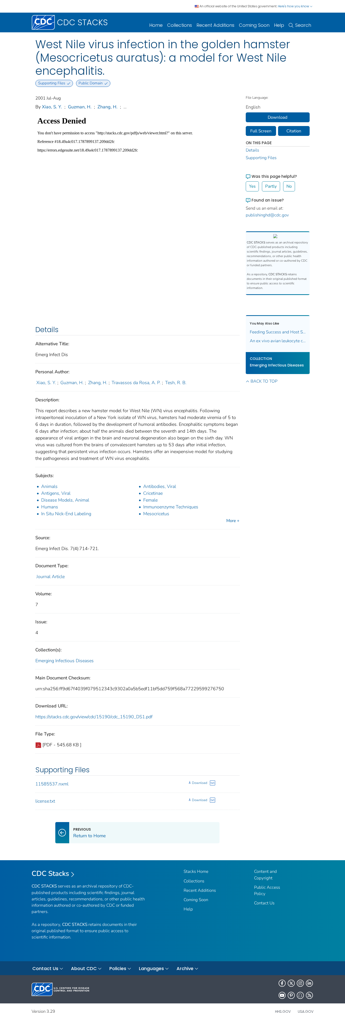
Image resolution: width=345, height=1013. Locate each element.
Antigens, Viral (55, 493)
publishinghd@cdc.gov (267, 215)
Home (156, 25)
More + (232, 521)
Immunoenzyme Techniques (170, 507)
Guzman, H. (79, 107)
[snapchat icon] (300, 995)
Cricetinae (153, 493)
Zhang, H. (107, 107)
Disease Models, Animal (65, 500)
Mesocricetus (156, 514)
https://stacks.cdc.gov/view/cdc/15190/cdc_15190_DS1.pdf (94, 717)
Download (199, 783)
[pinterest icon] (291, 995)
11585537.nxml (51, 784)
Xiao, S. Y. (52, 107)
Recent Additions (215, 25)
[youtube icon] (282, 995)
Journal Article (50, 577)
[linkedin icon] (309, 983)
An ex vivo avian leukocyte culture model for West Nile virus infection (278, 341)
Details (252, 150)
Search (303, 25)
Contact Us (264, 903)
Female (150, 500)
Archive (185, 968)
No (289, 186)
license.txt (45, 801)
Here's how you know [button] (294, 6)
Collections (179, 25)
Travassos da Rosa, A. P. (136, 383)
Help (279, 25)
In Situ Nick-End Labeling (66, 514)
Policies (117, 968)
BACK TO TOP (264, 381)
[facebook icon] (282, 983)
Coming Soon (254, 25)
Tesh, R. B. (175, 383)
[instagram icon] (300, 983)
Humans (49, 507)
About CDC (84, 968)
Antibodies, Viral (159, 486)
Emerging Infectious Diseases (64, 661)
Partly (271, 186)
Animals (49, 486)
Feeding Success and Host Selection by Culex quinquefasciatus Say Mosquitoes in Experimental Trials (278, 332)
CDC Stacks (50, 873)
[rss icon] (309, 995)
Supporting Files (261, 158)
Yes (252, 186)
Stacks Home (196, 871)
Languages (151, 968)
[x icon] (291, 983)
